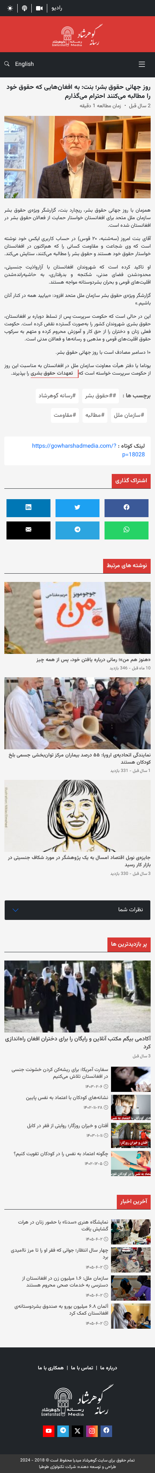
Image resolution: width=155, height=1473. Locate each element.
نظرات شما (130, 909)
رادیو (57, 8)
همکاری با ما (51, 1368)
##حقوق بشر (100, 396)
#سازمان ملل (129, 415)
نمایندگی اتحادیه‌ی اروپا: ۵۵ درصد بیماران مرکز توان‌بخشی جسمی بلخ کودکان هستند (80, 759)
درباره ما (108, 1368)
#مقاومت (65, 415)
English (24, 64)
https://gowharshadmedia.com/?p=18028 (88, 451)
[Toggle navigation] (142, 64)
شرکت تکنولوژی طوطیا (57, 1467)
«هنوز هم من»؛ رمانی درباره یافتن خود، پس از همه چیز (93, 660)
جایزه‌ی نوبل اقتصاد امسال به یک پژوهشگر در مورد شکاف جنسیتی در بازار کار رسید (79, 861)
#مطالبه (95, 415)
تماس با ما (82, 1368)
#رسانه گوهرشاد (57, 396)
